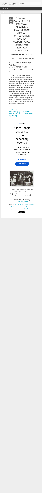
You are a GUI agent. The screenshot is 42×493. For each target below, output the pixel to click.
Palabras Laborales (19, 207)
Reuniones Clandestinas (24, 209)
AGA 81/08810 (19, 205)
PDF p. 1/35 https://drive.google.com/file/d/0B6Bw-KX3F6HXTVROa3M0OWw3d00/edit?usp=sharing (21, 113)
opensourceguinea (22, 202)
